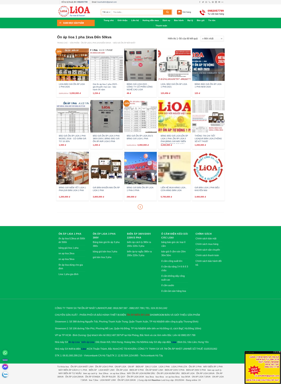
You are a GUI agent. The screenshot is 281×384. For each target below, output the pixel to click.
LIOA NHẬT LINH (106, 370)
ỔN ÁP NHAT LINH (154, 370)
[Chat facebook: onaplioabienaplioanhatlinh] (5, 367)
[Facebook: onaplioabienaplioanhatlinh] (5, 360)
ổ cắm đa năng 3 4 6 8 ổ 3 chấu (174, 268)
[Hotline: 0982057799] (5, 353)
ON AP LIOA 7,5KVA (201, 377)
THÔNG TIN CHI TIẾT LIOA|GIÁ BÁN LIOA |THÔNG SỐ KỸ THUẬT (208, 138)
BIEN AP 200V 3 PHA (196, 370)
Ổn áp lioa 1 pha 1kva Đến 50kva (96, 43)
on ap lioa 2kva (66, 253)
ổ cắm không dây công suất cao (173, 278)
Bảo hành (179, 20)
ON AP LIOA (120, 366)
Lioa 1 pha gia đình (68, 274)
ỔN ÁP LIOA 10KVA (205, 373)
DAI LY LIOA (151, 366)
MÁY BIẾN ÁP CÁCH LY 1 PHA (73, 370)
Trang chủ (109, 20)
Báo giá (200, 20)
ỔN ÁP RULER (109, 377)
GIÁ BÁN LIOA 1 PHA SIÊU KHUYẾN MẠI (207, 188)
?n (275, 352)
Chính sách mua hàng (207, 244)
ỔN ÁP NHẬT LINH (178, 349)
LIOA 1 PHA (164, 366)
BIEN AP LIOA (188, 373)
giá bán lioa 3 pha (102, 257)
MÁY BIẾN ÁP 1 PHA (213, 366)
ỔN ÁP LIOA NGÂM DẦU (168, 373)
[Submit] (167, 12)
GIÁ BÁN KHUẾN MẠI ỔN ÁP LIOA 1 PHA (106, 188)
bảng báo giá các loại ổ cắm (173, 244)
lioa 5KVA (185, 377)
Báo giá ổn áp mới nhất (124, 43)
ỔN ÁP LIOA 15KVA (127, 380)
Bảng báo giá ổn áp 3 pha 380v (106, 244)
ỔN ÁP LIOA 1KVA (135, 377)
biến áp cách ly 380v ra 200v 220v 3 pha (139, 244)
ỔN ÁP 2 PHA (195, 366)
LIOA (147, 315)
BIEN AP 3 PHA (137, 370)
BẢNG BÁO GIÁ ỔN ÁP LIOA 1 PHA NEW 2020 (208, 85)
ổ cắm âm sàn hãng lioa (173, 291)
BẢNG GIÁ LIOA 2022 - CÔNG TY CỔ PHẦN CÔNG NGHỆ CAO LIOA (140, 87)
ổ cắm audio (167, 285)
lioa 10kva (103, 373)
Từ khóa (61, 366)
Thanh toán (161, 25)
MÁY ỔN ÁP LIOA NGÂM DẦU (141, 373)
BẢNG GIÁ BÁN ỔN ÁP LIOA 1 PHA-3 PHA (140, 188)
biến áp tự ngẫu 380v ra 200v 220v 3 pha (139, 253)
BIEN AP (140, 366)
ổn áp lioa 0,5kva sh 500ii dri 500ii (72, 240)
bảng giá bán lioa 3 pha (105, 251)
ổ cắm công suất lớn (171, 261)
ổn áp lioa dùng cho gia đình (71, 267)
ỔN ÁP (130, 315)
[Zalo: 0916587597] (5, 374)
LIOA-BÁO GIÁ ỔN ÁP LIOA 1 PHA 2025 (72, 85)
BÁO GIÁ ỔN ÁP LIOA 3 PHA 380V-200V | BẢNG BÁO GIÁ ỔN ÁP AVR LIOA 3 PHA (106, 138)
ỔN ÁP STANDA (92, 377)
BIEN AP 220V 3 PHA (174, 370)
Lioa (174, 342)
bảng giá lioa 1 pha (68, 248)
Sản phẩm (74, 43)
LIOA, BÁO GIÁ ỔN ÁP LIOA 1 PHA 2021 (174, 85)
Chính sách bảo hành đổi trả (209, 263)
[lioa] (76, 11)
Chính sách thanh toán (207, 255)
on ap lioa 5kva (66, 259)
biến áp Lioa (88, 342)
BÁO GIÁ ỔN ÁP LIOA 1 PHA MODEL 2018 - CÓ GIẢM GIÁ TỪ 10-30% (72, 138)
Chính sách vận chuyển (208, 250)
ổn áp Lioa (74, 342)
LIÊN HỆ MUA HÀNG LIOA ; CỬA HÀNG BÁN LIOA (173, 188)
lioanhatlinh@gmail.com (107, 2)
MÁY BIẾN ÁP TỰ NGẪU (70, 373)
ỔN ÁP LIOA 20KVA (74, 377)
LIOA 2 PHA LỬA (179, 366)
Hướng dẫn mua (151, 20)
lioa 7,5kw (93, 380)
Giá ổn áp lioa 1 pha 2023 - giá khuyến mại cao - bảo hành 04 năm (105, 87)
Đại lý (190, 20)
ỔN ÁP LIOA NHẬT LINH (82, 366)
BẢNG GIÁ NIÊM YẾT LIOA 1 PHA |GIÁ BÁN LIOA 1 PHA (72, 188)
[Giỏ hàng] (179, 12)
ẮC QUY (121, 377)
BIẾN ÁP (139, 315)
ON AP (131, 366)
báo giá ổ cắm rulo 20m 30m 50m (173, 253)
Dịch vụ (166, 20)
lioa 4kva (160, 377)
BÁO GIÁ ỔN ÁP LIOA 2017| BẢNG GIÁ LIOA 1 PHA (140, 137)
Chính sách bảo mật (206, 238)
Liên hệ (135, 20)
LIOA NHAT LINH (108, 380)
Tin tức (211, 20)
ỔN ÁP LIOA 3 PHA (104, 366)
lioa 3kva (150, 377)
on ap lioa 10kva (117, 373)
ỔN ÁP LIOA (122, 370)
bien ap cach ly (214, 370)
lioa (67, 366)
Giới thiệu (122, 20)
